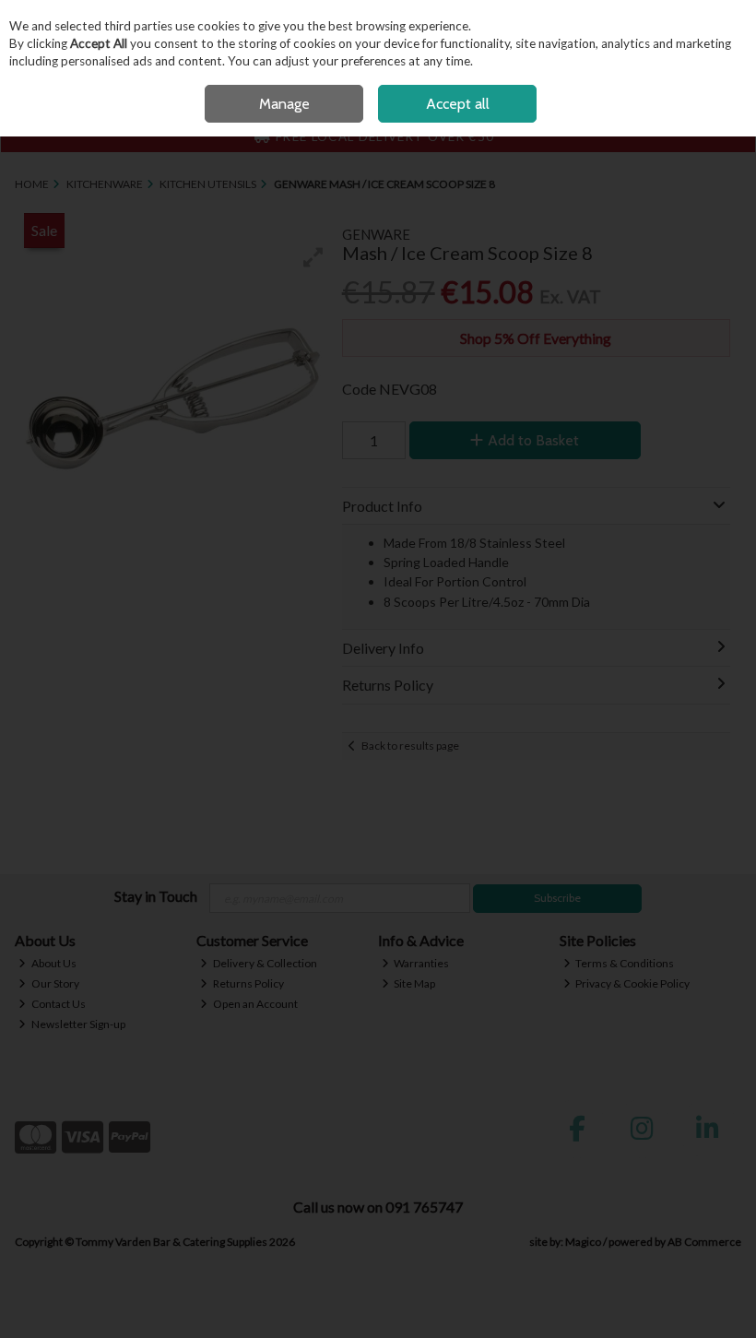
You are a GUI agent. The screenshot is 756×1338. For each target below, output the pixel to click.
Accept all (458, 103)
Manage (284, 103)
